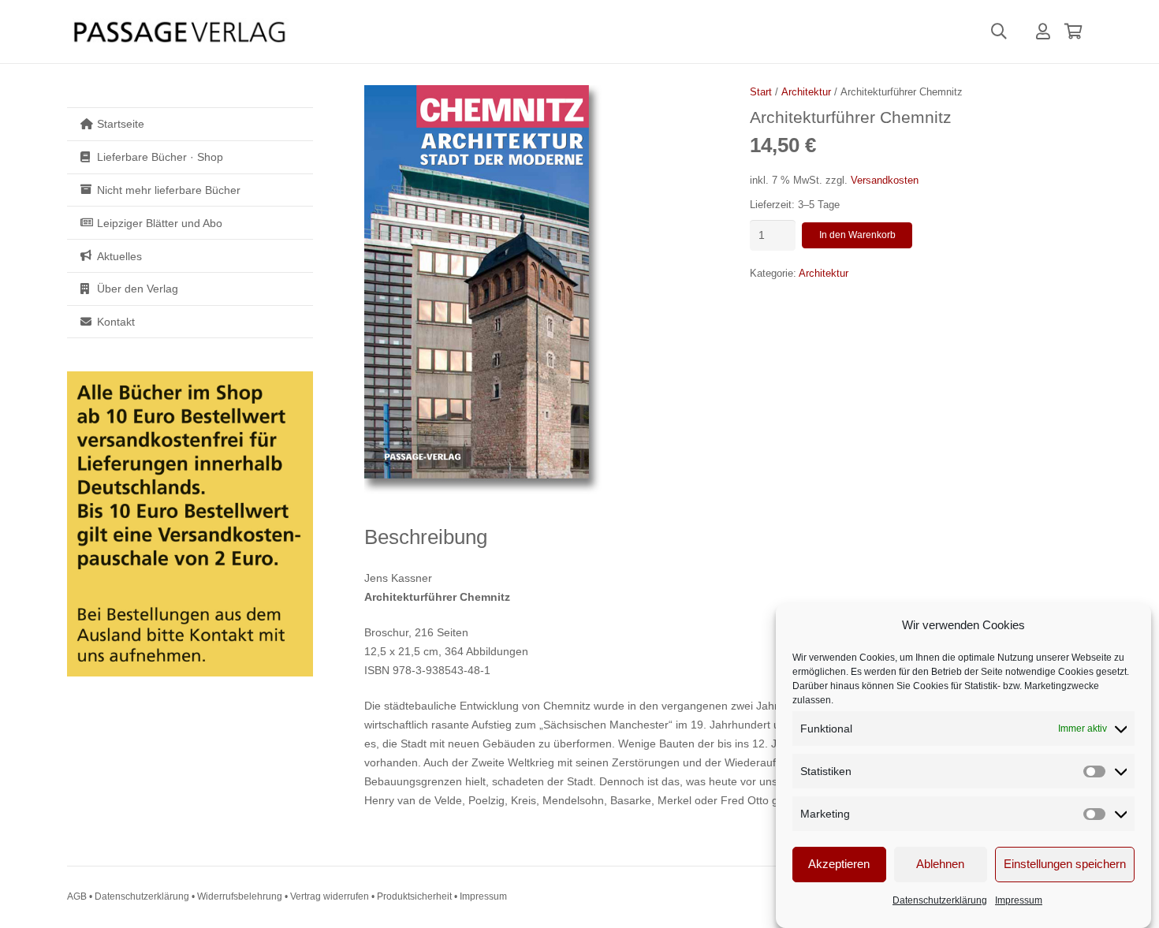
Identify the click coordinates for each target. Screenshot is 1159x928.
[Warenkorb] (1073, 31)
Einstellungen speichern (1065, 864)
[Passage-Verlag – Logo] (179, 32)
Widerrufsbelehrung (239, 896)
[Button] (1043, 31)
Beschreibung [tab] (425, 537)
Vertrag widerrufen (329, 896)
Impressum (1018, 900)
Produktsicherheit (414, 896)
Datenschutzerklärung (940, 900)
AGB (77, 896)
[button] (999, 31)
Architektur (806, 92)
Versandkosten (885, 180)
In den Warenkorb (857, 234)
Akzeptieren (839, 864)
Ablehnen (940, 864)
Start (761, 92)
